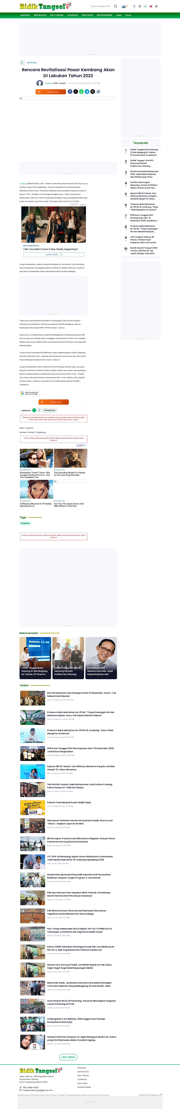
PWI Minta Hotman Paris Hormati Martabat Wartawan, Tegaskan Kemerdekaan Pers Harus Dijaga (76, 912)
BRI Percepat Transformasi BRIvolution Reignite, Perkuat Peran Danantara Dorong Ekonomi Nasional (81, 840)
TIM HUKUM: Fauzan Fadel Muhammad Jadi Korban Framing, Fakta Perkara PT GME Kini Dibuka (80, 786)
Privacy (105, 1095)
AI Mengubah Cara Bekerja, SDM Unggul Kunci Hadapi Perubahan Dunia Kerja (76, 1020)
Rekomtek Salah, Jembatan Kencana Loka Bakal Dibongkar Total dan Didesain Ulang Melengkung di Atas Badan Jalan (79, 984)
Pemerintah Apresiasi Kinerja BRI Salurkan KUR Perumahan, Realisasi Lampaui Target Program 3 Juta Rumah (79, 876)
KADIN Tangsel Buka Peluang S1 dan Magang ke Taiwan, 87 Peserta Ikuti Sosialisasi (34, 672)
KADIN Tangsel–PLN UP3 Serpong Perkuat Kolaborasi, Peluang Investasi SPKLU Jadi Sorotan (67, 674)
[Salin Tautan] (98, 91)
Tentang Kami (24, 1095)
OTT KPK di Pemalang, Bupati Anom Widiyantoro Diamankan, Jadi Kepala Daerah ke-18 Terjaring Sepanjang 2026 (80, 858)
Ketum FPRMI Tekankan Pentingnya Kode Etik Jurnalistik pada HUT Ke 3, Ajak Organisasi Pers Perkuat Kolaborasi (80, 948)
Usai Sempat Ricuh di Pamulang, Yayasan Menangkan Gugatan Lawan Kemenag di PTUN (81, 1002)
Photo (128, 15)
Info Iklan (46, 1095)
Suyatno (49, 83)
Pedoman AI (94, 1095)
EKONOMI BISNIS (104, 15)
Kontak (61, 1095)
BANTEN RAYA (40, 15)
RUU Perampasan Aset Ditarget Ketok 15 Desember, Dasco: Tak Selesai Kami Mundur (81, 694)
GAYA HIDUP (87, 15)
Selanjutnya (49, 410)
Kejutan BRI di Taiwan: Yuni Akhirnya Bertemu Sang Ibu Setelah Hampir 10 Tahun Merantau (81, 768)
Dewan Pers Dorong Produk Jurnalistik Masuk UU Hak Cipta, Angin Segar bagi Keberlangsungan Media (79, 966)
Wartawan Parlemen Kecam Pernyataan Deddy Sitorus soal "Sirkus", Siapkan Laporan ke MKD (80, 822)
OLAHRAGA (72, 15)
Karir (54, 1095)
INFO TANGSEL (57, 15)
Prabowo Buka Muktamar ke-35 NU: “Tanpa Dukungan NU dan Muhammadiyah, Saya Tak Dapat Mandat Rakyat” (80, 714)
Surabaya (23, 184)
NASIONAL (25, 15)
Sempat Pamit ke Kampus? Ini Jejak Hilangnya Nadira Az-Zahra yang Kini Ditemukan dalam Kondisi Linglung (81, 1038)
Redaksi (36, 1095)
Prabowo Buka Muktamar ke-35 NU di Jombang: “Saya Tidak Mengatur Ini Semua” (80, 732)
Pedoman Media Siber (76, 1095)
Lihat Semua (68, 1057)
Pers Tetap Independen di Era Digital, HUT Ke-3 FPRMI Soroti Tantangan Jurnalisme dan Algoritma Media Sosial (79, 930)
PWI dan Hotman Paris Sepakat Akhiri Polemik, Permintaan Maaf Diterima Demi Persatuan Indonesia (79, 894)
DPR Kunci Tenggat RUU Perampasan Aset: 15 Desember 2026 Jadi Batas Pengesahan (80, 750)
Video (119, 15)
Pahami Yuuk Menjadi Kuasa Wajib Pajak (69, 802)
